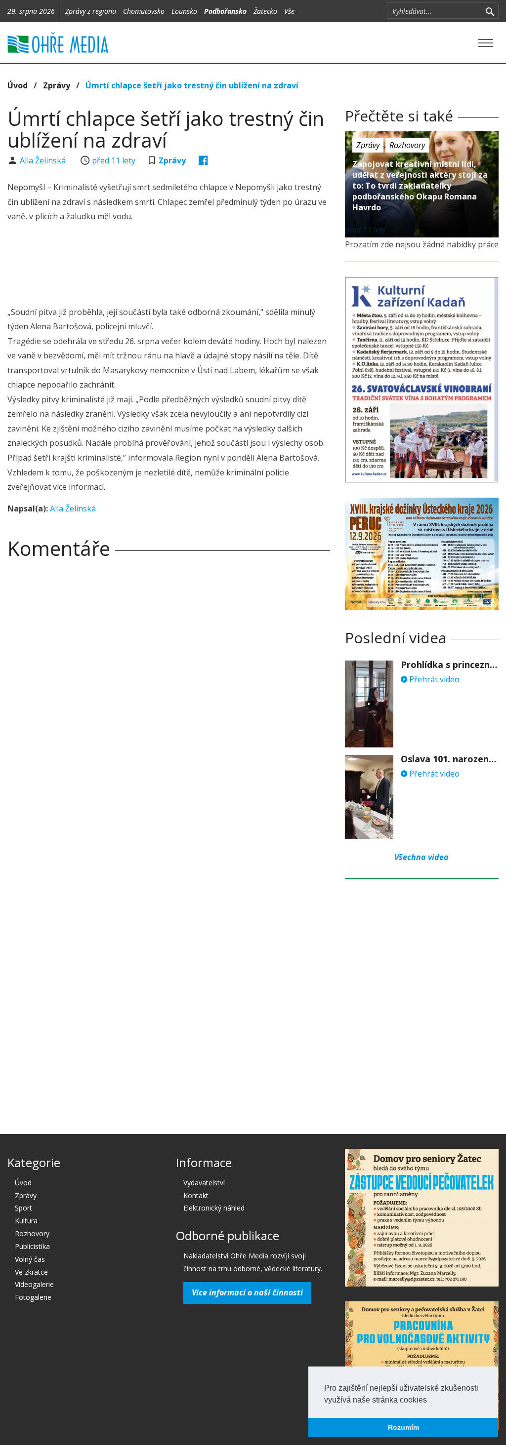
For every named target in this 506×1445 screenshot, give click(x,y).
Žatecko (265, 11)
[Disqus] (168, 704)
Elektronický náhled (214, 1207)
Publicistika (32, 1246)
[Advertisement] (187, 265)
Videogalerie (34, 1284)
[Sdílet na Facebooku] (203, 160)
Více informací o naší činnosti (247, 1292)
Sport (23, 1207)
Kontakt (196, 1195)
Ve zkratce (31, 1272)
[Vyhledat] (490, 10)
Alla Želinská (44, 160)
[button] (430, 1400)
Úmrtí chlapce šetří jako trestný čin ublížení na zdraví (191, 85)
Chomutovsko (144, 11)
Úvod (17, 85)
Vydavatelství (204, 1182)
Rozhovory (407, 145)
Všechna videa (421, 857)
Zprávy (56, 85)
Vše (289, 11)
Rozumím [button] (403, 1427)
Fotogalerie (33, 1297)
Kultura (26, 1220)
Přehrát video (433, 679)
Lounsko (184, 11)
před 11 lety (113, 160)
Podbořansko (225, 11)
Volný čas (30, 1259)
